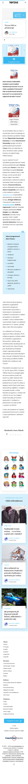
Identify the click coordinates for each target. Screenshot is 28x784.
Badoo (5, 676)
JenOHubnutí (19, 761)
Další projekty (14, 728)
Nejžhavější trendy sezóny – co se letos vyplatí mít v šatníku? (13, 531)
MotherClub (20, 754)
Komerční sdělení (14, 538)
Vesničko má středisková (10, 692)
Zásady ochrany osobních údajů (14, 731)
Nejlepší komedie (8, 690)
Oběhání (8, 755)
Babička (5, 685)
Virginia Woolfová (8, 714)
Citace (5, 644)
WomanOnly (12, 754)
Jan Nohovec (13, 32)
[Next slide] (23, 50)
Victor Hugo (6, 711)
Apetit (6, 22)
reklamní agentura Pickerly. (11, 752)
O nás (14, 726)
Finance (6, 565)
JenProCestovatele (9, 759)
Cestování (7, 608)
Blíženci (21, 487)
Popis (5, 701)
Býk (14, 462)
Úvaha (5, 704)
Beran (21, 479)
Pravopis (6, 647)
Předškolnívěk (6, 757)
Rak (14, 487)
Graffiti (5, 649)
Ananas (5, 673)
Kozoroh (21, 462)
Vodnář (6, 479)
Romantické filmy (8, 687)
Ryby (6, 470)
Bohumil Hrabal (8, 709)
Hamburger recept (9, 666)
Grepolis (5, 657)
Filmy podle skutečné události (12, 682)
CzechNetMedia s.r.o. (17, 746)
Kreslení (5, 652)
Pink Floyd (6, 695)
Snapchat (6, 654)
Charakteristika (8, 706)
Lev (6, 487)
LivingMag (6, 761)
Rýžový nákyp (7, 671)
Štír (21, 470)
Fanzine (13, 757)
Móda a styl (7, 526)
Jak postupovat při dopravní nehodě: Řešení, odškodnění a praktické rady (12, 615)
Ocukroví (12, 761)
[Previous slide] (5, 50)
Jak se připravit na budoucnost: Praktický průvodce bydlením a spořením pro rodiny (13, 572)
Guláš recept (7, 668)
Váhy (14, 479)
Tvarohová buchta (9, 663)
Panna (6, 462)
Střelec (14, 470)
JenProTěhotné (16, 755)
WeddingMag (19, 759)
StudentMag (20, 757)
